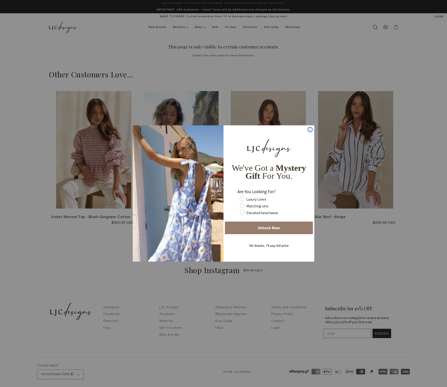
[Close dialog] (310, 129)
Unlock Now (269, 227)
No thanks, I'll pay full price (269, 245)
